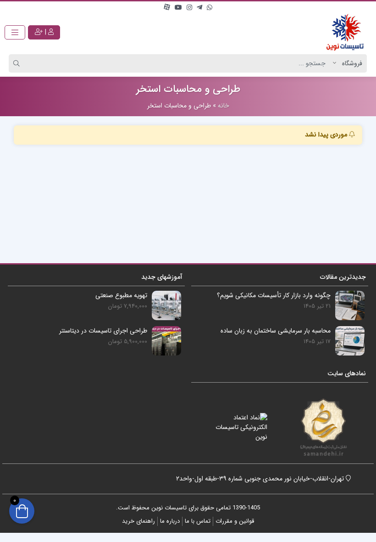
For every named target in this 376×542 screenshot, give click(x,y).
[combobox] (180, 63)
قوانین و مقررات (235, 521)
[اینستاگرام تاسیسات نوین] (189, 8)
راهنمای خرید (138, 521)
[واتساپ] (209, 8)
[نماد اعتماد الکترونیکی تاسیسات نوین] (236, 427)
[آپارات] (167, 8)
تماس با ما (197, 521)
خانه (223, 106)
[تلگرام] (199, 8)
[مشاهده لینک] (345, 32)
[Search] (18, 63)
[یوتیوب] (178, 8)
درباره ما (170, 521)
